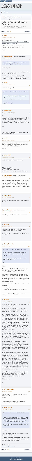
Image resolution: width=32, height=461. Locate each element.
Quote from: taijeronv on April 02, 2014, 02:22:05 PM (15, 249)
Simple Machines (19, 459)
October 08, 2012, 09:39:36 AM (8, 177)
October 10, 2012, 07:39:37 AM (8, 197)
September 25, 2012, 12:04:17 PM (8, 112)
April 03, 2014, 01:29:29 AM (7, 391)
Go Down (3, 31)
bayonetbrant (7, 56)
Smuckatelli (7, 195)
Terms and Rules (15, 458)
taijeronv (6, 224)
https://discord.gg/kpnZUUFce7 (8, 446)
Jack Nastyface (7, 110)
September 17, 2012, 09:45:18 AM (8, 37)
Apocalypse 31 (7, 407)
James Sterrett (7, 175)
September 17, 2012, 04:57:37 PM (8, 84)
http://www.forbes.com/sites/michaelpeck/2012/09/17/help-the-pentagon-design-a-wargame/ (15, 42)
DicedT (5, 35)
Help (10, 458)
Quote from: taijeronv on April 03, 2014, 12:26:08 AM (15, 412)
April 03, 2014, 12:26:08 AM (7, 301)
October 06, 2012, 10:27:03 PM (8, 157)
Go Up (2, 449)
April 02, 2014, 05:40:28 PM (7, 246)
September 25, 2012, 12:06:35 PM (8, 140)
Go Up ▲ (21, 458)
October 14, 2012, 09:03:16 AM (8, 212)
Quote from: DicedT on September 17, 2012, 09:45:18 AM (15, 62)
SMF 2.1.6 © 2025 (12, 459)
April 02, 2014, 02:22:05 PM (7, 226)
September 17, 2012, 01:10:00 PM (8, 58)
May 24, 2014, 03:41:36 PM (7, 409)
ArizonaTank (7, 155)
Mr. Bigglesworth (8, 244)
